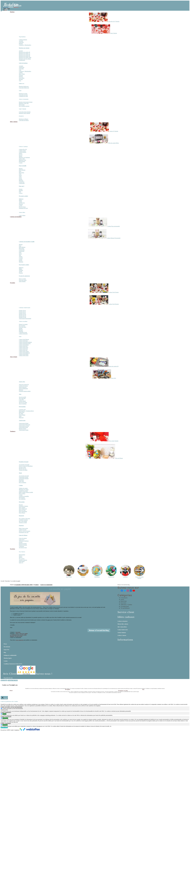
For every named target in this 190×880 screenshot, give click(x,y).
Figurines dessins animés (25, 391)
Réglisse (21, 43)
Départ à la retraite (23, 324)
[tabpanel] (95, 711)
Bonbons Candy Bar (24, 103)
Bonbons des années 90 (24, 56)
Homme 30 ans (22, 314)
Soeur (20, 175)
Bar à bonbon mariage (24, 106)
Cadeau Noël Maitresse (24, 352)
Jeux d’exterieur (22, 403)
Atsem (20, 201)
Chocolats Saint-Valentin (25, 112)
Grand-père (21, 251)
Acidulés (21, 41)
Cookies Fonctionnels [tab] (6, 716)
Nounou (21, 204)
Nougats (21, 75)
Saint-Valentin (22, 281)
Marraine (21, 180)
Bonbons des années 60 (24, 52)
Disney (20, 153)
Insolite (20, 328)
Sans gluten (21, 78)
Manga (20, 156)
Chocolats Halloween (24, 87)
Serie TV (21, 562)
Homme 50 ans (22, 317)
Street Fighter (22, 415)
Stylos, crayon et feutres (24, 531)
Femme (20, 189)
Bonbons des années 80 (24, 54)
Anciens (21, 50)
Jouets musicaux (23, 387)
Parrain (20, 179)
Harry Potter (22, 74)
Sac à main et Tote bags (24, 518)
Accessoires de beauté (24, 464)
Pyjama (20, 542)
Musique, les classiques (24, 157)
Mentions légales (8, 658)
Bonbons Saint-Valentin (24, 113)
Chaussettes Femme (23, 477)
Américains (21, 67)
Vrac (20, 80)
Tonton (20, 256)
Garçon (20, 193)
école (20, 633)
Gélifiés (21, 72)
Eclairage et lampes (23, 506)
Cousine (21, 257)
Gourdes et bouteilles (24, 496)
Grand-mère (22, 183)
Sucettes (21, 79)
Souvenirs (7, 581)
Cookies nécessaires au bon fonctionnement (12, 708)
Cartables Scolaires (23, 520)
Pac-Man (21, 413)
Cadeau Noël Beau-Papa (25, 343)
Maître (20, 200)
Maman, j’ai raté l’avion (16, 636)
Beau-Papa (21, 172)
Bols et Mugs (22, 493)
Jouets (122, 599)
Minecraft (21, 417)
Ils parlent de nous (8, 677)
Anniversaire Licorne (24, 426)
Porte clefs (21, 481)
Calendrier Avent (23, 332)
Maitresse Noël (22, 160)
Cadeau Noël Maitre (23, 354)
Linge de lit (21, 539)
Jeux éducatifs (22, 398)
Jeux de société (22, 397)
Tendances (12, 431)
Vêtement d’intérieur (24, 541)
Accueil (2, 581)
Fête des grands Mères (113, 143)
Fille (20, 191)
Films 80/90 (21, 561)
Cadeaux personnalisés (16, 216)
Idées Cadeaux (13, 121)
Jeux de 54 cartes (23, 402)
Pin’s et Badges (22, 482)
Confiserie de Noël (23, 96)
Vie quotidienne (125, 608)
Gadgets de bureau (23, 386)
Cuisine (20, 495)
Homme (21, 190)
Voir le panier (4, 680)
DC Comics (21, 558)
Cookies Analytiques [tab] (6, 723)
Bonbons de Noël (23, 93)
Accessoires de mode (24, 475)
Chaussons (21, 546)
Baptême (21, 331)
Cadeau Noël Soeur (23, 347)
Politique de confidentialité (10, 655)
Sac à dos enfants (23, 521)
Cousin (20, 259)
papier (26, 633)
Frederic (36, 584)
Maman (20, 168)
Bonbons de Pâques (23, 119)
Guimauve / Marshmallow (25, 45)
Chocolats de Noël (23, 95)
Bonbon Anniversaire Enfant (25, 102)
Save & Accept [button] (4, 727)
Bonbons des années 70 (24, 53)
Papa (20, 171)
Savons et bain (22, 467)
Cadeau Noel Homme (113, 304)
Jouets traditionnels (23, 388)
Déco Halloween (23, 508)
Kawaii (20, 154)
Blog (5, 652)
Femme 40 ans (22, 311)
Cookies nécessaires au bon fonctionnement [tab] (11, 707)
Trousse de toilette (23, 470)
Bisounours (97, 577)
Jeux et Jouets (13, 356)
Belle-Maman (22, 170)
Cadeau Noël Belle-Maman (25, 342)
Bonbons (12, 12)
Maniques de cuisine (23, 489)
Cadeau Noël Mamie (24, 344)
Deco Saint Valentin (113, 441)
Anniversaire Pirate (23, 427)
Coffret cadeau (22, 150)
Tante (20, 176)
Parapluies (21, 479)
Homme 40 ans (22, 315)
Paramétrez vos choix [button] (123, 690)
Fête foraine (21, 104)
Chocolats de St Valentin (113, 21)
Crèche (20, 205)
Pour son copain (22, 280)
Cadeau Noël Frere (23, 348)
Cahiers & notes (22, 529)
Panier (5, 10)
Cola (20, 70)
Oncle (20, 178)
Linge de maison (23, 538)
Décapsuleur (22, 497)
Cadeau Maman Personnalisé (113, 238)
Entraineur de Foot (23, 208)
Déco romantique (23, 511)
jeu (23, 633)
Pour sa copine (22, 278)
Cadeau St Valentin (113, 131)
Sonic (20, 416)
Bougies (21, 504)
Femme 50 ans (22, 313)
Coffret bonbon (22, 152)
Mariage (21, 329)
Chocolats (21, 42)
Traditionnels (22, 60)
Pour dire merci (22, 327)
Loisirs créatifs (22, 401)
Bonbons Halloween (24, 86)
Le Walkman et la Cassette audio (18, 634)
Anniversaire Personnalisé (25, 318)
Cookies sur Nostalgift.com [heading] (10, 685)
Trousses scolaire (23, 522)
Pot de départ (22, 325)
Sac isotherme (22, 499)
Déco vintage (22, 507)
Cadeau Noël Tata (23, 350)
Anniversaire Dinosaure (24, 424)
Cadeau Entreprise (23, 333)
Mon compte (7, 8)
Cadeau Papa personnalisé (113, 226)
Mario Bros (21, 412)
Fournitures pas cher (23, 532)
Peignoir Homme (23, 545)
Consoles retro (22, 409)
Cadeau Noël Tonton (24, 351)
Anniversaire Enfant (23, 423)
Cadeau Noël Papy (23, 346)
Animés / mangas (23, 560)
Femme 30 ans (22, 310)
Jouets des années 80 (113, 366)
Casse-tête (21, 399)
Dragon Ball (111, 577)
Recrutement (7, 646)
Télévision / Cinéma (126, 604)
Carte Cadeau (22, 215)
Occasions (12, 282)
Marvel (20, 557)
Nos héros (12, 549)
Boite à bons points (23, 528)
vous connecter (19, 640)
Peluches (21, 390)
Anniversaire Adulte (23, 430)
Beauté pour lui (22, 468)
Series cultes (22, 158)
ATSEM (21, 270)
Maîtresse (21, 199)
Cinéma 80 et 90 (23, 149)
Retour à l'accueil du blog (99, 630)
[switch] (1, 713)
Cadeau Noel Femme (113, 292)
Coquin (20, 162)
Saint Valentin (113, 33)
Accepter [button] (67, 689)
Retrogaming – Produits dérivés (26, 411)
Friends (83, 577)
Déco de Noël (22, 510)
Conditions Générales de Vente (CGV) (13, 663)
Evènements (124, 598)
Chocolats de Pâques (24, 120)
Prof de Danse (22, 207)
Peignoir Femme (23, 543)
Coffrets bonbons (23, 39)
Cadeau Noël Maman (24, 339)
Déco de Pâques (119, 458)
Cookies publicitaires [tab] (6, 712)
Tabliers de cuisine (23, 488)
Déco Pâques (22, 512)
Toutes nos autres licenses (139, 577)
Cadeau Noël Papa (23, 340)
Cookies (6, 661)
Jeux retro (113, 378)
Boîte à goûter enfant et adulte (26, 492)
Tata (20, 255)
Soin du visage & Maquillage (26, 466)
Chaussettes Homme (23, 478)
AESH (20, 271)
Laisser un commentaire (46, 584)
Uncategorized (125, 606)
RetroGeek (124, 601)
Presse (5, 644)
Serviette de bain (23, 547)
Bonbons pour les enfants (25, 58)
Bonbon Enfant (22, 428)
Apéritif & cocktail (23, 491)
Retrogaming (22, 161)
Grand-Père (21, 182)
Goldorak (125, 577)
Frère (20, 174)
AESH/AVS (22, 203)
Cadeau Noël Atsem (23, 355)
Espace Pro (6, 649)
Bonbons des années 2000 (25, 57)
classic (17, 633)
